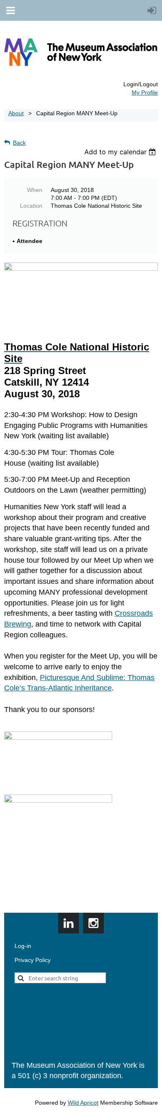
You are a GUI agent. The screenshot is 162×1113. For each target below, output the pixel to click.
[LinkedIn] (68, 923)
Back (19, 142)
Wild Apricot (83, 1102)
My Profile (145, 92)
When (34, 190)
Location (31, 205)
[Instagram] (93, 923)
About (16, 113)
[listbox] (121, 152)
